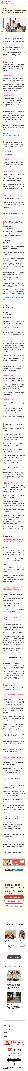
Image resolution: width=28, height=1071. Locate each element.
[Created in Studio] (5, 1068)
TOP (5, 1022)
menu (25, 2)
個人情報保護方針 (18, 1064)
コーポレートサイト (10, 1064)
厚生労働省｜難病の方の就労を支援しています (13, 136)
